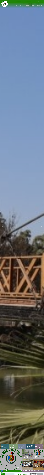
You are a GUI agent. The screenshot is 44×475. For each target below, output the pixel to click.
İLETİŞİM (38, 5)
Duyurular (19, 1)
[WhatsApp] (2, 473)
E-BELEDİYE (26, 1)
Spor (32, 470)
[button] (2, 225)
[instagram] (38, 1)
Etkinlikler (23, 1)
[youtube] (41, 1)
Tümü (38, 470)
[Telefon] (2, 471)
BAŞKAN (16, 5)
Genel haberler (25, 470)
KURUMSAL (21, 5)
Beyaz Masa (29, 1)
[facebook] (34, 1)
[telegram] (36, 1)
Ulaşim (35, 470)
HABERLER (33, 5)
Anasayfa (16, 1)
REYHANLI (27, 5)
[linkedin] (40, 1)
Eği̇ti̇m (29, 470)
